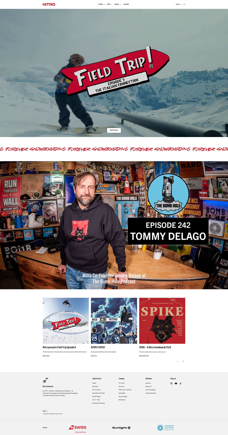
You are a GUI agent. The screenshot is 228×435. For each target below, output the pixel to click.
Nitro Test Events (96, 390)
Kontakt (94, 383)
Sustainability (122, 393)
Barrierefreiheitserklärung (98, 403)
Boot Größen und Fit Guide (98, 393)
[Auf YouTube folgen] (176, 383)
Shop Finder (95, 386)
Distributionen (122, 400)
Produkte (100, 4)
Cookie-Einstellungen (151, 390)
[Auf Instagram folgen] (171, 383)
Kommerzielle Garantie (151, 393)
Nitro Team (121, 386)
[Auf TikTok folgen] (180, 383)
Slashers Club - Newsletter (125, 390)
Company (116, 4)
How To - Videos (96, 400)
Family (108, 4)
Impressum (148, 383)
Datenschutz (148, 386)
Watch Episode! (114, 130)
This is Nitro (122, 383)
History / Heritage (123, 396)
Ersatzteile (126, 4)
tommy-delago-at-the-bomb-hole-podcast (114, 175)
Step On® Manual (96, 396)
